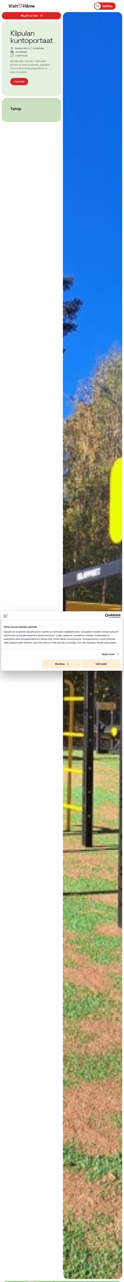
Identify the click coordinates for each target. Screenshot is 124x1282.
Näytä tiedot (108, 654)
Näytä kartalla (29, 15)
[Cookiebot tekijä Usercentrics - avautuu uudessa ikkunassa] (107, 616)
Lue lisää (19, 81)
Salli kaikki (101, 663)
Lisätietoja (21, 55)
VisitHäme (21, 6)
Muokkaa (60, 663)
